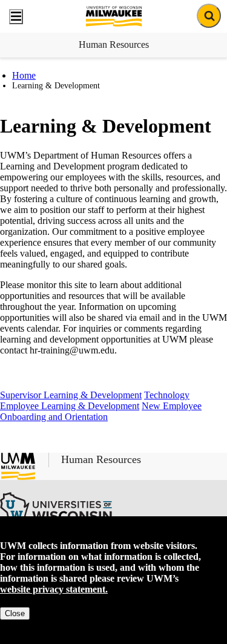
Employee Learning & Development (69, 406)
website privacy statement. (54, 589)
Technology (166, 395)
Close (15, 613)
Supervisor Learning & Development (71, 395)
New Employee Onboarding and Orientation (101, 411)
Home (24, 75)
